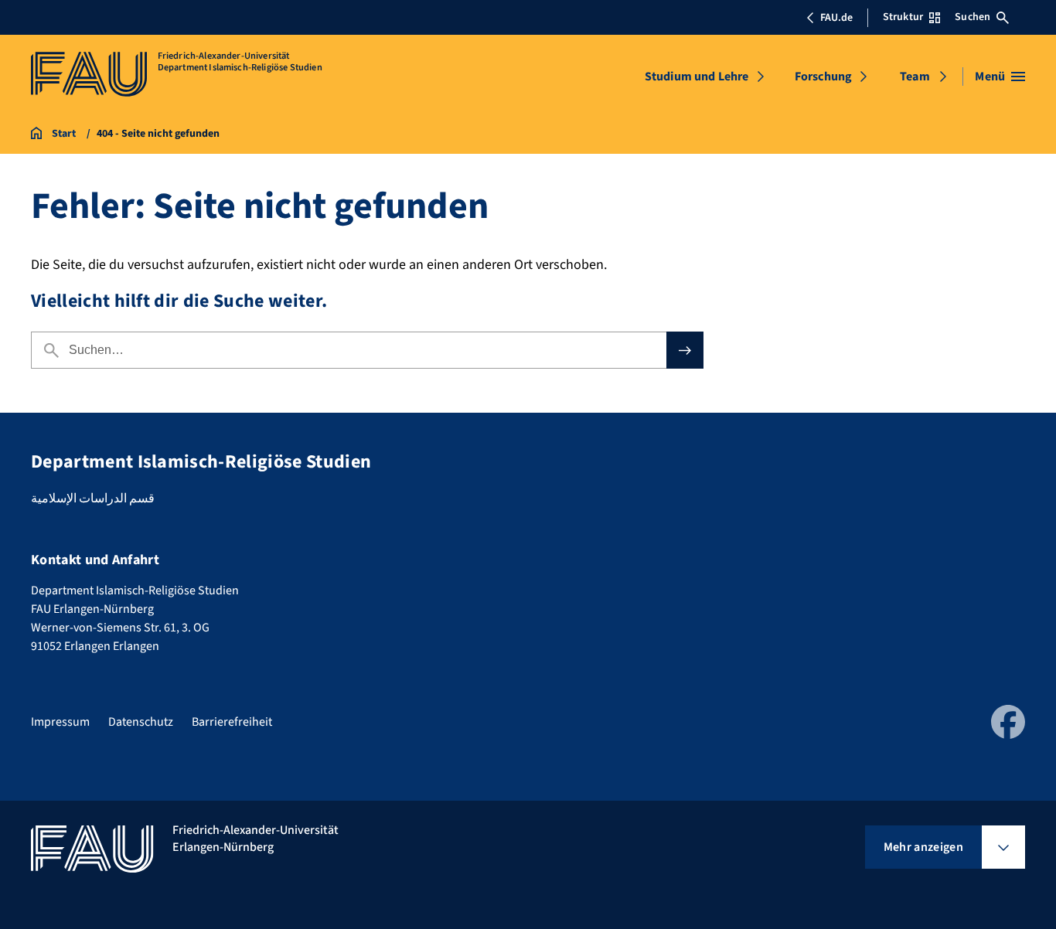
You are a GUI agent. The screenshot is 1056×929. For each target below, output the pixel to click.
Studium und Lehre (697, 76)
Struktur (903, 17)
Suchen (972, 17)
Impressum (60, 721)
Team (915, 76)
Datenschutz (140, 721)
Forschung (823, 76)
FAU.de (836, 18)
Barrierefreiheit (232, 721)
